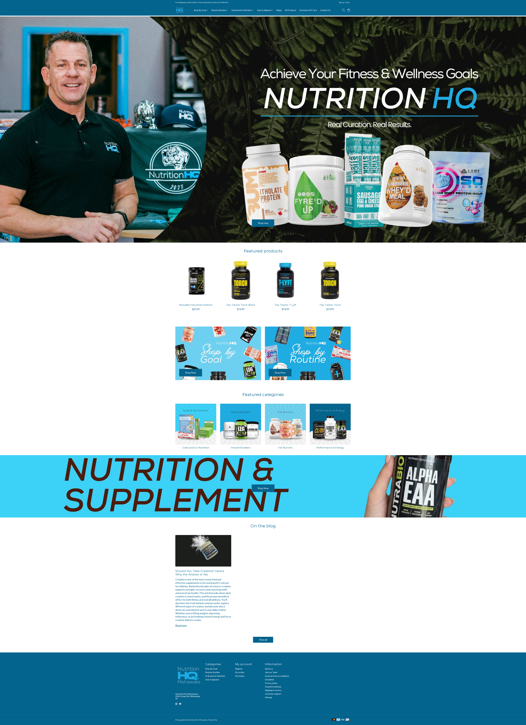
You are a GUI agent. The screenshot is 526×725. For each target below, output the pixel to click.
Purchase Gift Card (308, 10)
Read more (181, 625)
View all (263, 639)
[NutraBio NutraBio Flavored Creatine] (195, 280)
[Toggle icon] (343, 10)
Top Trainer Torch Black (240, 304)
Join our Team (271, 672)
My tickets (240, 676)
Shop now (263, 223)
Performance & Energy (330, 447)
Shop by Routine (212, 672)
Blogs (279, 10)
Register (239, 669)
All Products (290, 10)
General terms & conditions (277, 676)
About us (269, 669)
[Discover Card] (347, 720)
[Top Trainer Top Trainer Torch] (330, 280)
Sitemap (268, 697)
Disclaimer (269, 679)
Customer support (273, 694)
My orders (240, 672)
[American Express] (343, 720)
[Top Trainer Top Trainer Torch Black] (240, 280)
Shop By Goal (211, 669)
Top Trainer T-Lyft (285, 304)
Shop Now (263, 488)
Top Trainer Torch (330, 304)
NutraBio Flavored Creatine (195, 304)
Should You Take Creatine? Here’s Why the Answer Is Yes (199, 572)
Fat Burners (285, 447)
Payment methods (273, 687)
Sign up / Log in (344, 2)
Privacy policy (271, 683)
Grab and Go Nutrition (195, 447)
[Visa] (338, 720)
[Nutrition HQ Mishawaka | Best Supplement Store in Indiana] (179, 10)
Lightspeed (221, 720)
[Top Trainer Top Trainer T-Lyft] (285, 280)
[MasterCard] (334, 720)
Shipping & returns (273, 690)
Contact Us (325, 10)
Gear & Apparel (212, 679)
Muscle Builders (240, 447)
